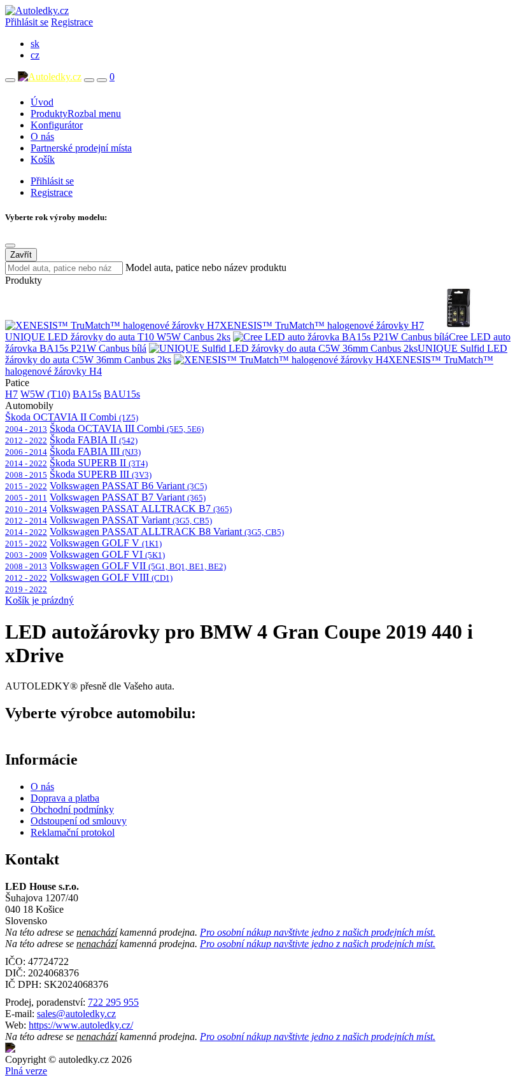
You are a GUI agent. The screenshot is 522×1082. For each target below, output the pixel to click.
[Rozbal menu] (10, 80)
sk (35, 43)
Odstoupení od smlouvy (79, 820)
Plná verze (26, 1070)
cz (35, 55)
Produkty (76, 113)
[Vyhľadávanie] (89, 80)
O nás (42, 136)
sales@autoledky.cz (76, 1013)
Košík (43, 159)
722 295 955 (113, 1002)
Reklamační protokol (73, 832)
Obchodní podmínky (72, 809)
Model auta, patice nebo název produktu (205, 267)
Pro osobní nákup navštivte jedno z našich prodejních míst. (317, 932)
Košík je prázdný (39, 600)
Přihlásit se (26, 22)
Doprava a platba (65, 798)
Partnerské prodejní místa (81, 147)
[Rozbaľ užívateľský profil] (102, 80)
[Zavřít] (10, 245)
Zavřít (21, 255)
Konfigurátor (57, 125)
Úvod (42, 102)
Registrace (72, 22)
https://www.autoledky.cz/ (81, 1025)
